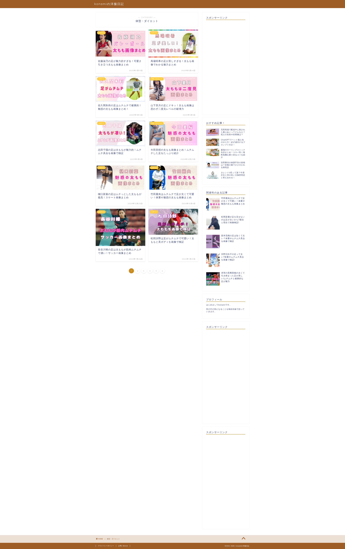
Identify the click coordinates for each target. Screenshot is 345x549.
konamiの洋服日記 (109, 4)
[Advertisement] (225, 66)
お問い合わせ (123, 546)
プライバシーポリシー (106, 546)
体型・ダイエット (113, 539)
